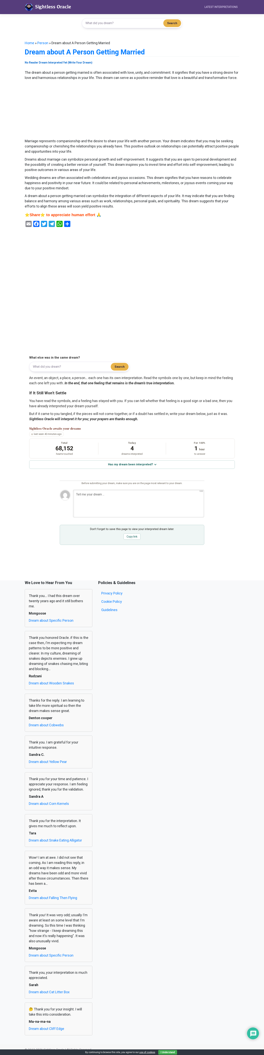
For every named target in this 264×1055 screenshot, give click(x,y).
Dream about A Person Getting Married (85, 52)
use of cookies (147, 1052)
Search (172, 23)
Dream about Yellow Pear (48, 762)
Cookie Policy (111, 601)
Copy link (132, 536)
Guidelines (109, 610)
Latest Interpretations (221, 6)
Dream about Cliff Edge (46, 1029)
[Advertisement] (132, 110)
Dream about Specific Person (51, 620)
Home (29, 43)
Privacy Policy (112, 593)
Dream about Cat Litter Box (49, 992)
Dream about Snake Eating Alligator (55, 840)
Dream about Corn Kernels (49, 804)
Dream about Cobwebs (46, 725)
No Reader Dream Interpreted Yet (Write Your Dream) (58, 62)
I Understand (168, 1052)
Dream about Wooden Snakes (51, 683)
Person (42, 43)
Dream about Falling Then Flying (53, 898)
